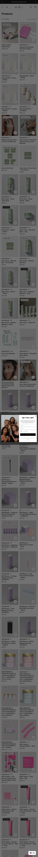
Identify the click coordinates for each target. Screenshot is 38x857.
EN (34, 853)
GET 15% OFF (28, 434)
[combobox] (32, 853)
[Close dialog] (35, 416)
